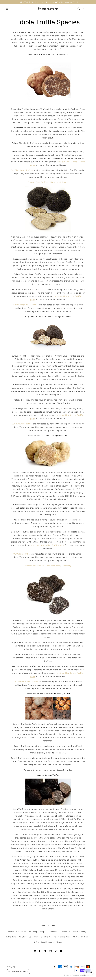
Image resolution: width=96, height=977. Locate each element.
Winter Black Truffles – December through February (48, 566)
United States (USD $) (17, 971)
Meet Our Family (79, 932)
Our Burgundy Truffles (22, 424)
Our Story (22, 937)
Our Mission (54, 932)
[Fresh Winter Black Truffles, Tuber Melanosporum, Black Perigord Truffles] (48, 615)
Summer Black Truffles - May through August (48, 182)
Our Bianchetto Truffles (22, 170)
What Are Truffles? (80, 937)
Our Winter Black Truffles (26, 681)
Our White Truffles (22, 554)
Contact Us (65, 932)
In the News (11, 937)
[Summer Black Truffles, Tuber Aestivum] (48, 231)
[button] (7, 8)
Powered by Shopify (83, 975)
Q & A (36, 942)
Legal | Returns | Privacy (51, 942)
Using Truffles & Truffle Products (42, 937)
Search (11, 932)
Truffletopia (73, 975)
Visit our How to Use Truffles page (47, 545)
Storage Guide (64, 937)
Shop (35, 932)
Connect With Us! (23, 932)
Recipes (43, 932)
